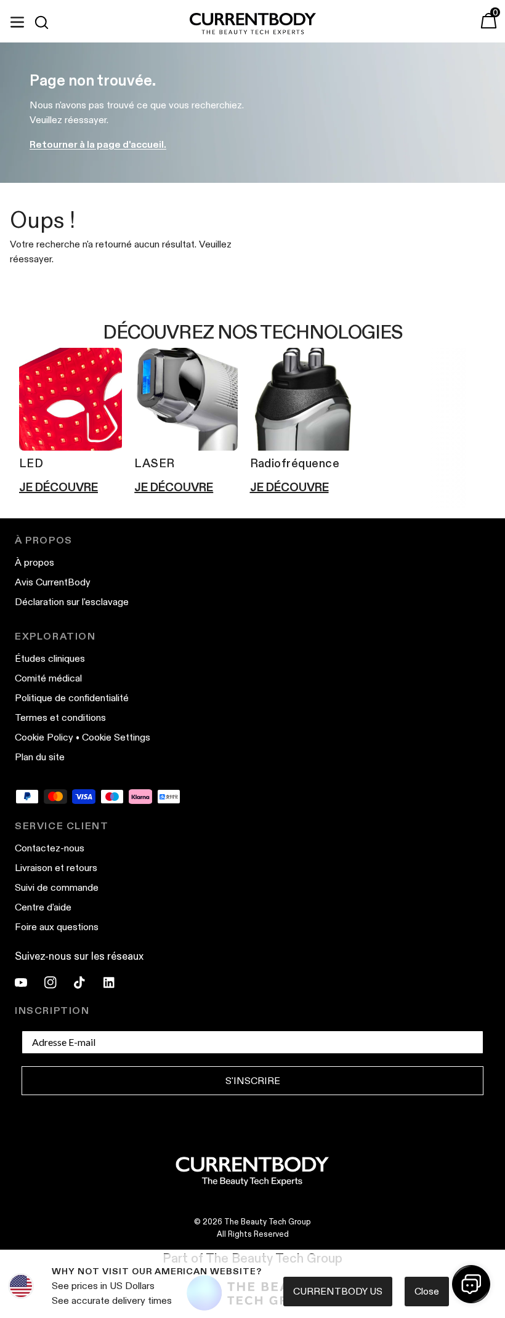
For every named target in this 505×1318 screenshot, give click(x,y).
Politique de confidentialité (72, 698)
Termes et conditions (60, 717)
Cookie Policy (44, 737)
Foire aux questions (57, 927)
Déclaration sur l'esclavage (72, 602)
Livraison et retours (56, 868)
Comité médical (48, 678)
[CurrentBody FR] (253, 24)
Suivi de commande (57, 887)
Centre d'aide (43, 907)
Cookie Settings (116, 737)
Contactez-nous (49, 848)
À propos (34, 562)
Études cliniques (50, 658)
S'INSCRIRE (252, 1081)
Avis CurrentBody (53, 582)
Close (426, 1291)
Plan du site (40, 757)
